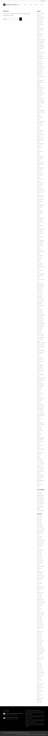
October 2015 (40, 657)
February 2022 (40, 540)
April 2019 (39, 598)
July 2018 (39, 616)
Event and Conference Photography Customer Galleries (40, 93)
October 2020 (40, 566)
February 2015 (40, 672)
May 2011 (39, 689)
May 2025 (39, 519)
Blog (38, 482)
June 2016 (39, 642)
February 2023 (40, 529)
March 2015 (40, 670)
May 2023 (39, 523)
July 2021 (39, 551)
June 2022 (39, 536)
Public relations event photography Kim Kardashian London (40, 449)
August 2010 (40, 698)
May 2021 (39, 555)
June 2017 (39, 635)
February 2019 (40, 601)
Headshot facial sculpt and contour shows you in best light (40, 300)
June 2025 (39, 518)
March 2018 (40, 624)
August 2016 (40, 640)
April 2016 (39, 646)
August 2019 (40, 592)
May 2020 (39, 573)
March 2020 (40, 575)
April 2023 (39, 525)
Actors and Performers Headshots (40, 20)
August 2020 (40, 572)
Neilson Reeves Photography (12, 732)
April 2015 (39, 668)
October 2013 (40, 683)
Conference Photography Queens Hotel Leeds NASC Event (40, 46)
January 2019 (40, 603)
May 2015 (39, 667)
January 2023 (40, 531)
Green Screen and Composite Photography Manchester (40, 283)
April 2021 (39, 557)
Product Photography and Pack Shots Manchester (40, 400)
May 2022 (39, 538)
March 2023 (40, 527)
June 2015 (39, 665)
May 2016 (39, 644)
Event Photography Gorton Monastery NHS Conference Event (40, 147)
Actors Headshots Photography (40, 493)
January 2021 (40, 560)
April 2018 (39, 622)
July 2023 (39, 521)
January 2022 (40, 542)
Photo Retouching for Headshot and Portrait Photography (41, 380)
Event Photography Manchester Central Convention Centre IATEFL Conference (40, 186)
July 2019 (39, 594)
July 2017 (39, 633)
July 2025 (39, 516)
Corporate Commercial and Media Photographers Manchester (41, 65)
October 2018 (40, 613)
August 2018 (40, 614)
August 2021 (40, 549)
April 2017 (39, 639)
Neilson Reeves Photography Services (41, 352)
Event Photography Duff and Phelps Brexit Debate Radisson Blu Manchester (40, 134)
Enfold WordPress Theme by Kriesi (24, 732)
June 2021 (39, 553)
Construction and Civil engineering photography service (40, 56)
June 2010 (39, 700)
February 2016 (40, 650)
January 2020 (40, 577)
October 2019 (40, 586)
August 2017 (40, 631)
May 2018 (39, 620)
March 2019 (40, 600)
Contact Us (40, 484)
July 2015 (39, 663)
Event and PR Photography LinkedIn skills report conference (40, 102)
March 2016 (40, 648)
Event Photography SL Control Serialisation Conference (40, 197)
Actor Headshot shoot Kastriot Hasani (32, 710)
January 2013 (40, 687)
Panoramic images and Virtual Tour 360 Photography (40, 370)
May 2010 (39, 702)
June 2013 (39, 685)
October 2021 (40, 544)
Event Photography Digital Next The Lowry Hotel (40, 123)
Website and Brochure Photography (40, 478)
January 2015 (40, 674)
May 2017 (39, 637)
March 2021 (40, 559)
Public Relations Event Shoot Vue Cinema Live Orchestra (41, 460)
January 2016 (40, 652)
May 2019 (39, 596)
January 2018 (40, 626)
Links (38, 486)
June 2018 (39, 618)
